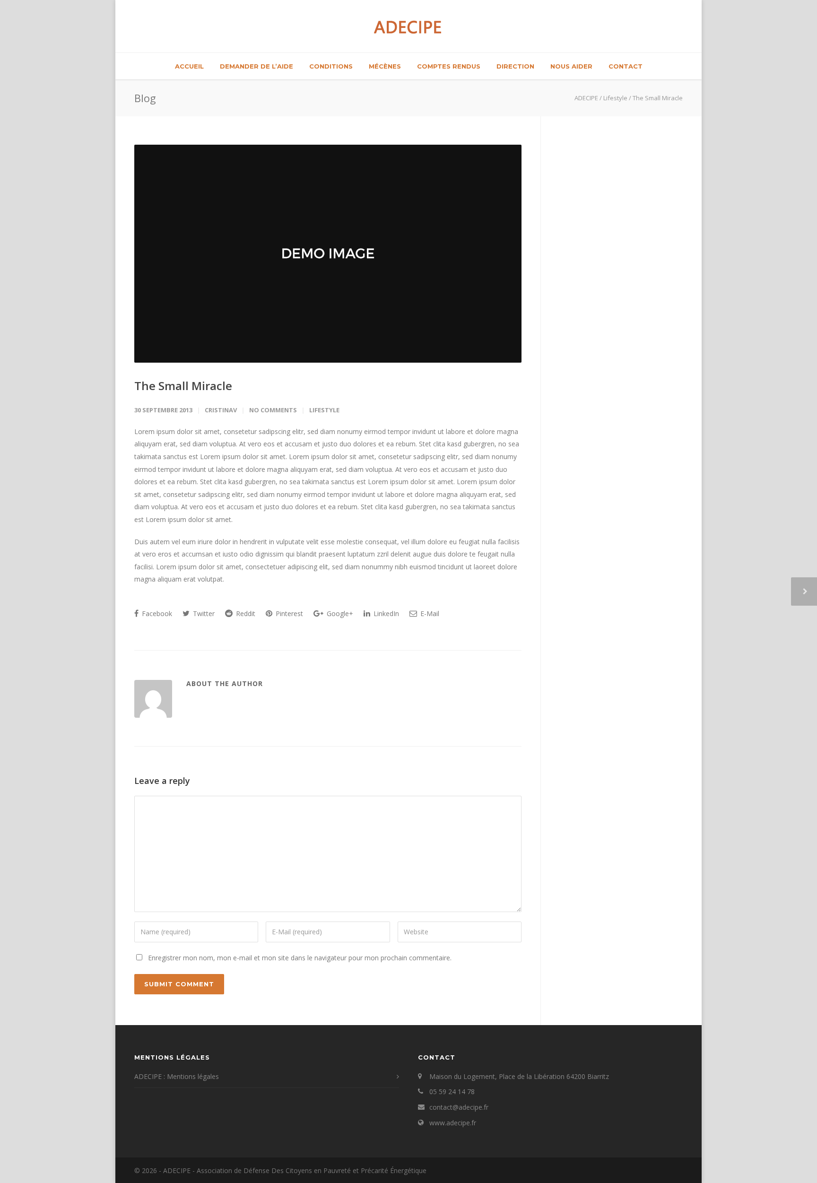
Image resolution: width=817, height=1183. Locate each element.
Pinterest (288, 613)
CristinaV (221, 410)
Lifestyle (324, 410)
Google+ (339, 613)
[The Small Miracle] (327, 254)
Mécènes (385, 66)
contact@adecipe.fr (458, 1107)
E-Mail (428, 613)
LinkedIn (385, 613)
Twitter (203, 613)
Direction (515, 66)
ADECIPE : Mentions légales (176, 1076)
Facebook (156, 613)
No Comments (273, 410)
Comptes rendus (448, 66)
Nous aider (571, 66)
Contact (625, 66)
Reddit (244, 613)
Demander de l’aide (256, 66)
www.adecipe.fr (452, 1122)
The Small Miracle (183, 385)
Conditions (331, 66)
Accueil (189, 66)
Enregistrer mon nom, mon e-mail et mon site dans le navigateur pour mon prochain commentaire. (300, 957)
